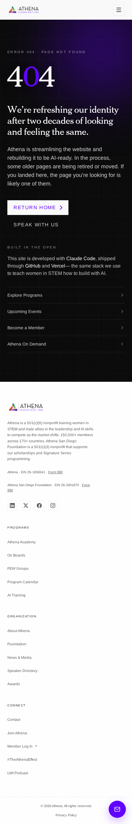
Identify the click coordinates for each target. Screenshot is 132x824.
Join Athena (17, 733)
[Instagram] (53, 505)
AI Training (16, 595)
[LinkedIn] (12, 505)
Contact (13, 719)
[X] (26, 505)
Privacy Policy (66, 815)
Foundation (16, 644)
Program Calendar (22, 582)
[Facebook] (39, 505)
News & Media (19, 657)
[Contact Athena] (117, 809)
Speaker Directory (22, 671)
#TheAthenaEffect (22, 759)
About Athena (18, 631)
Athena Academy (21, 542)
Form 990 (55, 472)
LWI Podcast (17, 773)
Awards (13, 684)
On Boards (16, 555)
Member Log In (22, 746)
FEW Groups (18, 568)
